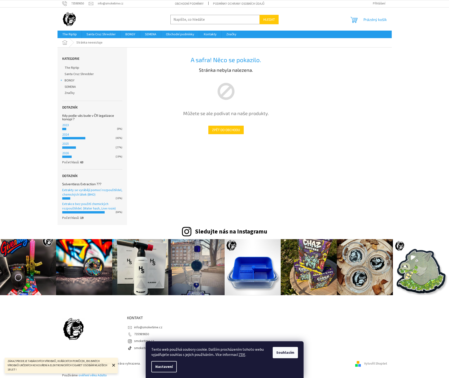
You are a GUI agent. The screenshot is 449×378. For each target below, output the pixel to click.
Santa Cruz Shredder (79, 74)
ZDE (242, 354)
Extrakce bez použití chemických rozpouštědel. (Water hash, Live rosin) (89, 206)
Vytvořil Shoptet (375, 363)
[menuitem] (70, 34)
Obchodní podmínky (189, 4)
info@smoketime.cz (148, 327)
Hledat (269, 19)
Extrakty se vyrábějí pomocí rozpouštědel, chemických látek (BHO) (92, 192)
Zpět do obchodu (226, 130)
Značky (70, 93)
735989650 (141, 334)
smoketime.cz (144, 341)
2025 (65, 143)
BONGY (69, 80)
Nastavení (164, 366)
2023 (65, 125)
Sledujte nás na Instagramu (231, 231)
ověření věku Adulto (92, 375)
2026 (65, 153)
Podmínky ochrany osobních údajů (238, 4)
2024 (65, 134)
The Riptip (72, 67)
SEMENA (70, 86)
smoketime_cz (144, 348)
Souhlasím (285, 352)
